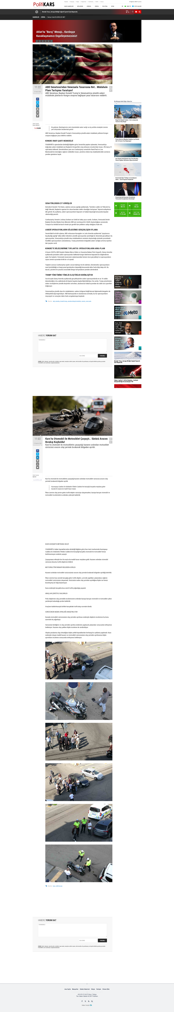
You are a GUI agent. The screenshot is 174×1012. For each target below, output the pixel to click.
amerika (57, 301)
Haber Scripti (85, 1005)
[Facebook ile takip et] (82, 1001)
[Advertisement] (77, 110)
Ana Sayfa (68, 989)
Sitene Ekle (105, 989)
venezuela (88, 301)
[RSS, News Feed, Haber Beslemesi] (88, 1001)
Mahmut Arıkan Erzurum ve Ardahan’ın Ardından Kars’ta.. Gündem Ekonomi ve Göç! (68, 13)
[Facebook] (37, 99)
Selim (97, 1)
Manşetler (75, 989)
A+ (111, 87)
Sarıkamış (90, 1)
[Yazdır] (37, 112)
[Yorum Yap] (37, 115)
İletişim (98, 989)
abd (54, 301)
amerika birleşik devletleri (74, 301)
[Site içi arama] (139, 12)
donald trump (63, 301)
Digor (77, 1)
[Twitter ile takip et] (85, 1001)
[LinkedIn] (37, 105)
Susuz (102, 1)
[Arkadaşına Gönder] (37, 109)
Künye (93, 989)
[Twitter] (37, 102)
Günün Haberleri (85, 989)
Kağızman (83, 1)
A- (111, 90)
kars (54, 886)
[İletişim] (136, 12)
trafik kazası (59, 886)
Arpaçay (72, 1)
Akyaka (66, 1)
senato (83, 301)
